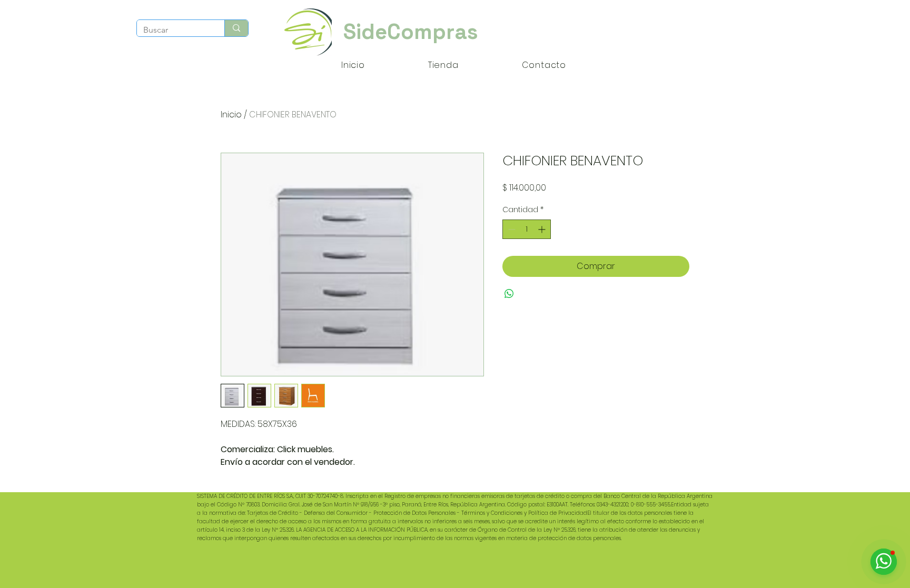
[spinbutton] (526, 229)
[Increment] (542, 229)
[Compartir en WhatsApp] (509, 293)
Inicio (231, 114)
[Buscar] (236, 28)
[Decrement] (510, 229)
